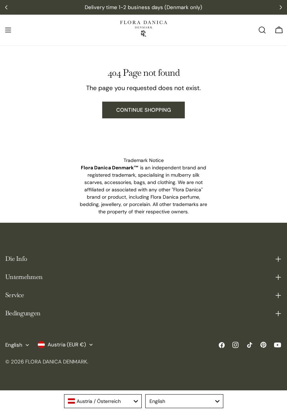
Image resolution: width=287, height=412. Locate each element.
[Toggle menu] (8, 30)
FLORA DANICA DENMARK (56, 361)
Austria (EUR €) (67, 344)
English (13, 344)
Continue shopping (143, 109)
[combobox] (103, 401)
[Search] (262, 30)
